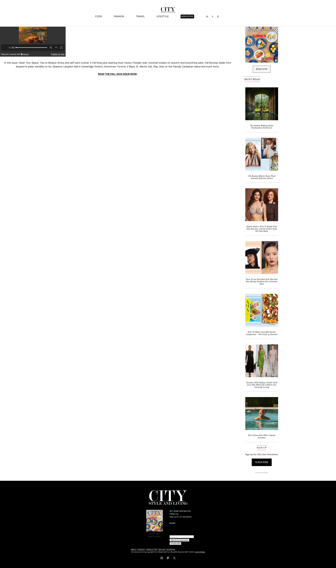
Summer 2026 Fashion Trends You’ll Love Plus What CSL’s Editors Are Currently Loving (261, 384)
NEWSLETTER (152, 549)
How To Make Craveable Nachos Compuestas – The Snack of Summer (261, 333)
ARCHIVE (161, 549)
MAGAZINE (187, 16)
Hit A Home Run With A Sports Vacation (261, 436)
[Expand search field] (218, 16)
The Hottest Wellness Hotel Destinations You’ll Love (261, 126)
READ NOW (261, 69)
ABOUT (133, 549)
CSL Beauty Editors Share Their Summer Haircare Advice (261, 177)
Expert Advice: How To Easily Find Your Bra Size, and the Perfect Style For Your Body (261, 228)
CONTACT (141, 549)
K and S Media (199, 552)
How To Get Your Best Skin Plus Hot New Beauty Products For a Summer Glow (261, 281)
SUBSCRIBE (261, 462)
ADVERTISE (171, 549)
